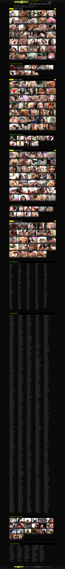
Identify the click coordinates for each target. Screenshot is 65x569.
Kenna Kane (28, 440)
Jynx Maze (28, 393)
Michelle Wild (37, 409)
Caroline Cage (20, 342)
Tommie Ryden (46, 459)
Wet (44, 302)
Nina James (37, 471)
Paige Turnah (37, 482)
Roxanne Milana (46, 334)
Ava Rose (11, 457)
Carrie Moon (20, 346)
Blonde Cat (11, 482)
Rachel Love (37, 501)
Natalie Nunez (38, 441)
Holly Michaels (20, 508)
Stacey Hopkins (46, 407)
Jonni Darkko (29, 384)
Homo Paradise (34, 554)
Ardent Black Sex (19, 554)
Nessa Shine (37, 448)
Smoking (45, 267)
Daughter (19, 282)
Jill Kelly (28, 376)
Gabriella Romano (20, 474)
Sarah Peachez (46, 358)
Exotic (19, 295)
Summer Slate (46, 420)
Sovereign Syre (46, 406)
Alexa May (11, 343)
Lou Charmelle (38, 345)
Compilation (20, 271)
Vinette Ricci (46, 497)
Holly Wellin (20, 509)
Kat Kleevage (29, 411)
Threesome (45, 286)
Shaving (37, 308)
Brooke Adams (20, 315)
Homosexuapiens (34, 556)
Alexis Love (11, 351)
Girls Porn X (41, 560)
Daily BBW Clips (27, 557)
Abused (11, 264)
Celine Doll (19, 356)
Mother (37, 270)
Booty (10, 295)
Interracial (28, 290)
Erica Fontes (20, 457)
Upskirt (45, 296)
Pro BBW (41, 555)
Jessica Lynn (29, 368)
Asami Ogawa (12, 429)
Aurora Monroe (12, 448)
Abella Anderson (12, 318)
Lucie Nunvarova (38, 346)
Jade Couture (29, 327)
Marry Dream (37, 378)
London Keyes (38, 340)
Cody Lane (19, 396)
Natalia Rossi (37, 438)
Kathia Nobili (28, 412)
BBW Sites (26, 555)
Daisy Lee (19, 404)
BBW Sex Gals (27, 553)
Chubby (19, 263)
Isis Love (28, 319)
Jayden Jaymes (29, 343)
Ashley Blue (11, 432)
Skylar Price (46, 393)
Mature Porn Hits (42, 551)
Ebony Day (19, 559)
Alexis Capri (11, 348)
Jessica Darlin (29, 365)
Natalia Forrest (38, 437)
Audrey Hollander (12, 446)
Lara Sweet (28, 488)
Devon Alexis (20, 429)
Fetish (19, 302)
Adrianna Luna (12, 324)
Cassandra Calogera (21, 348)
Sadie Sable (46, 343)
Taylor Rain (45, 437)
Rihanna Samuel (46, 323)
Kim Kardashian (29, 452)
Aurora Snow (11, 449)
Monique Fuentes (38, 429)
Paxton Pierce (38, 487)
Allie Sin (11, 365)
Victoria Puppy (46, 493)
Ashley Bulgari (12, 433)
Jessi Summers (29, 363)
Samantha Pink (46, 346)
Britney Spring (12, 507)
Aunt (10, 274)
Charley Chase (20, 361)
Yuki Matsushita (46, 505)
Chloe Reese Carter (21, 374)
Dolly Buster (20, 437)
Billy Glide (11, 479)
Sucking (45, 278)
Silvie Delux (46, 386)
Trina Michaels (46, 463)
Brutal (10, 299)
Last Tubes (11, 550)
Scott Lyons (46, 368)
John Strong (28, 380)
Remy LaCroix (46, 320)
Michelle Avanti (38, 405)
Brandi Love (11, 488)
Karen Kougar (29, 402)
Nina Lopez (37, 472)
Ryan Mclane (46, 340)
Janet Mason (29, 335)
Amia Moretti (11, 382)
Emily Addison (20, 450)
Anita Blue (11, 411)
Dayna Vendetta (20, 421)
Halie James (20, 493)
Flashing (19, 308)
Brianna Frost (11, 498)
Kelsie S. (28, 437)
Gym (27, 278)
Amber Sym (11, 380)
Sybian (45, 281)
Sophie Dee (45, 401)
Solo (44, 268)
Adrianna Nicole (12, 325)
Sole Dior (45, 395)
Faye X (19, 469)
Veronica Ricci (46, 486)
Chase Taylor (20, 364)
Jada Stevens (29, 326)
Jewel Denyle (29, 375)
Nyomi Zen (37, 478)
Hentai (28, 281)
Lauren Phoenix (29, 492)
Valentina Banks (46, 468)
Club (19, 267)
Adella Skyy (11, 320)
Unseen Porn (12, 556)
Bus (10, 301)
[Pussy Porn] (21, 4)
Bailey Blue (11, 459)
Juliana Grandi (29, 391)
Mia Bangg (37, 397)
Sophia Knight (46, 399)
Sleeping (45, 266)
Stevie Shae (46, 415)
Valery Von (45, 472)
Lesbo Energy (42, 545)
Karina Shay (28, 405)
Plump (36, 289)
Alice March (11, 356)
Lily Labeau (37, 321)
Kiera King (28, 448)
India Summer (29, 317)
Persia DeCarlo (38, 490)
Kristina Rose (29, 463)
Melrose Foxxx (38, 393)
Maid (27, 307)
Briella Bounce (12, 501)
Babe (10, 275)
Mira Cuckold (37, 415)
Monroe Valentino (38, 430)
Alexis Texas (11, 353)
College (19, 269)
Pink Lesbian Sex (42, 553)
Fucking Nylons (34, 550)
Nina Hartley (37, 470)
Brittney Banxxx (12, 512)
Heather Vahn (20, 501)
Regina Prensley (46, 319)
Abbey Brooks (12, 316)
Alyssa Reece (12, 373)
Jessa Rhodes (29, 361)
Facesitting (19, 297)
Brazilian (11, 296)
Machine (28, 306)
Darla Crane (20, 418)
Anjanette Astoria (12, 415)
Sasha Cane (46, 361)
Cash (10, 304)
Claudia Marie (20, 393)
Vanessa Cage (46, 475)
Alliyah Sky (11, 367)
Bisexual (11, 287)
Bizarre (11, 288)
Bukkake (11, 300)
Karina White (29, 406)
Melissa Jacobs (38, 389)
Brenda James (12, 494)
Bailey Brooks (12, 460)
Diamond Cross (20, 432)
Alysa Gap (11, 371)
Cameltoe (11, 302)
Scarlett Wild (46, 367)
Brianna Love (11, 499)
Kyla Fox (28, 470)
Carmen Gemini (20, 339)
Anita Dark (11, 413)
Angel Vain (11, 399)
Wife (45, 304)
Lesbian (28, 303)
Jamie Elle (28, 330)
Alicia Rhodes (12, 358)
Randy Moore (37, 508)
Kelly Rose (28, 435)
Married (28, 308)
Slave (45, 265)
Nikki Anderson (38, 463)
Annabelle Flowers (12, 418)
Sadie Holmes (46, 342)
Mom (36, 268)
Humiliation (28, 286)
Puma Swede (37, 500)
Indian (28, 287)
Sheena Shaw (46, 380)
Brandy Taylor (12, 491)
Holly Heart (19, 507)
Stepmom (45, 273)
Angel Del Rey (12, 394)
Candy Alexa (20, 328)
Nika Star (37, 460)
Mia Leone (37, 399)
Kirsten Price (29, 455)
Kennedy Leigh (29, 441)
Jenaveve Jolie (29, 349)
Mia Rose (37, 402)
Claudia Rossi (20, 394)
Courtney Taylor (20, 400)
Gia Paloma (20, 478)
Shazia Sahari (46, 378)
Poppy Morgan (38, 497)
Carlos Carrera (20, 336)
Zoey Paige (45, 511)
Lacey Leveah (29, 478)
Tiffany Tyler (46, 456)
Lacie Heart (28, 479)
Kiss (27, 296)
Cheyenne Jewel (20, 369)
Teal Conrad (46, 441)
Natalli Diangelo (38, 443)
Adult (10, 560)
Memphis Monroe (38, 394)
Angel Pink (11, 397)
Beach (10, 280)
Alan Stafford (11, 332)
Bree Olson (11, 493)
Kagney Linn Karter (29, 397)
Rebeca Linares (46, 315)
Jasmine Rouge (29, 339)
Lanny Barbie (29, 486)
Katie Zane (28, 419)
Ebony (19, 291)
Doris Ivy (19, 442)
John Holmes (29, 378)
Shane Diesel (46, 375)
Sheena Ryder (46, 379)
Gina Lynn (19, 482)
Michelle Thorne (38, 408)
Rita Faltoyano (46, 327)
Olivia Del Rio (37, 479)
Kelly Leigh (28, 433)
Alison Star (11, 362)
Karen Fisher (29, 401)
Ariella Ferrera (12, 426)
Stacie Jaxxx (46, 410)
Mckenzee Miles (38, 385)
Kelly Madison (29, 434)
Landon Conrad (29, 485)
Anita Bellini (11, 410)
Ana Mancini (11, 386)
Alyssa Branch (12, 372)
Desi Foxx (19, 428)
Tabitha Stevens (46, 427)
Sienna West (46, 384)
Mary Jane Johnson (38, 380)
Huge (27, 285)
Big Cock (11, 284)
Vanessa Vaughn (46, 478)
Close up (19, 265)
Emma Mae (19, 453)
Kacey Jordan (29, 394)
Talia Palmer (46, 428)
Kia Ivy (28, 444)
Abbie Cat (11, 317)
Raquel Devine (38, 509)
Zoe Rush (45, 508)
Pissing (37, 288)
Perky (36, 286)
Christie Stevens (20, 377)
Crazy (19, 274)
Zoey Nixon (45, 510)
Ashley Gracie (12, 435)
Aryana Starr (11, 428)
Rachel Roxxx (38, 502)
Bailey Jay (11, 461)
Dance (19, 281)
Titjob (45, 287)
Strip (45, 276)
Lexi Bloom (28, 505)
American (11, 268)
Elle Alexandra (20, 448)
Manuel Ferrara (38, 369)
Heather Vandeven (20, 502)
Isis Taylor (28, 320)
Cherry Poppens (20, 367)
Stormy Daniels (46, 416)
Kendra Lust (28, 439)
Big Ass (11, 282)
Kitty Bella (28, 456)
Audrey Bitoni (11, 445)
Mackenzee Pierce (38, 358)
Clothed (19, 266)
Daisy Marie (20, 406)
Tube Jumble (12, 554)
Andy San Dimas (12, 391)
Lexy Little (28, 512)
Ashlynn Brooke (12, 441)
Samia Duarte (46, 348)
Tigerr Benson (46, 457)
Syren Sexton (46, 426)
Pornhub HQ (12, 551)
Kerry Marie (28, 443)
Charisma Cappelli (20, 358)
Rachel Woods (38, 504)
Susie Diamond (46, 424)
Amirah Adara (11, 383)
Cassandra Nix (20, 350)
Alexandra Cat (12, 345)
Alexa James (11, 342)
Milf (36, 266)
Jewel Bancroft (29, 374)
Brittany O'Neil (12, 510)
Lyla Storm (37, 356)
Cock (19, 268)
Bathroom (11, 278)
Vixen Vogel (46, 500)
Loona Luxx (37, 341)
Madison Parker (38, 362)
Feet (19, 301)
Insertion (28, 289)
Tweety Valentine (46, 466)
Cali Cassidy (20, 323)
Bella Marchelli (12, 468)
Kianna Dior (28, 445)
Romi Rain (45, 331)
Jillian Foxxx (28, 377)
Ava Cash (11, 453)
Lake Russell (29, 482)
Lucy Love (37, 350)
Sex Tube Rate (19, 551)
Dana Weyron (20, 409)
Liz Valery (37, 330)
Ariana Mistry (11, 424)
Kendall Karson (29, 438)
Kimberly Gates (29, 454)
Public (36, 296)
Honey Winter (20, 512)
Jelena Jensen (29, 348)
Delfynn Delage (20, 424)
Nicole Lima (37, 455)
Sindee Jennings (46, 391)
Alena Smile (11, 337)
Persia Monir (37, 491)
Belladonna (11, 470)
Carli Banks (20, 335)
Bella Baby (11, 466)
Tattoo (45, 282)
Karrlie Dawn (29, 408)
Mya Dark (37, 431)
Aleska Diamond (12, 338)
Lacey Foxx (28, 477)
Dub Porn (11, 548)
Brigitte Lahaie (12, 504)
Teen (45, 284)
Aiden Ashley (11, 327)
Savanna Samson (46, 364)
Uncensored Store (12, 555)
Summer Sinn (46, 419)
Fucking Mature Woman (35, 549)
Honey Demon (20, 510)
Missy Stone (37, 421)
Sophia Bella (46, 397)
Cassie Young (20, 352)
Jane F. (28, 334)
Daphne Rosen (20, 416)
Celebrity (11, 306)
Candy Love (20, 329)
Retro (36, 300)
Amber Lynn (11, 378)
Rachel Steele (37, 503)
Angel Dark (11, 393)
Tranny (45, 290)
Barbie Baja (11, 463)
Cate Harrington (20, 353)
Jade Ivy (28, 328)
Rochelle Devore (46, 330)
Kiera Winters (29, 449)
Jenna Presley (29, 352)
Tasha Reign (46, 434)
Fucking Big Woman (35, 545)
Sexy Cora (45, 373)
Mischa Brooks (38, 417)
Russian (37, 303)
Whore (45, 303)
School (37, 304)
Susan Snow (46, 423)
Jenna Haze (28, 351)
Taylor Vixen (46, 438)
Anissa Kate (11, 409)
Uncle (45, 293)
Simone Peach (46, 387)
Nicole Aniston (38, 454)
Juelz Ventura (29, 388)
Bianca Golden (12, 475)
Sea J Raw (45, 369)
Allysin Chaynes (12, 369)
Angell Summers (12, 407)
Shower (45, 263)
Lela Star (28, 501)
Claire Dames (20, 388)
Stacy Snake (46, 411)
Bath (10, 277)
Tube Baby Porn (19, 553)
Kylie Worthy (29, 474)
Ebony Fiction (19, 561)
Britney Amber (12, 505)
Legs (27, 302)
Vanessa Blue (46, 474)
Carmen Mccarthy (20, 341)
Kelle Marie (28, 431)
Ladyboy (28, 299)
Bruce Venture (20, 320)
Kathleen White (29, 413)
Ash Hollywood (12, 430)
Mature (37, 264)
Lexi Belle (28, 504)
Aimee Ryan (11, 330)
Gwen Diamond (20, 490)
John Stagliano (29, 379)
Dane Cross (20, 410)
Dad (18, 280)
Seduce (37, 306)
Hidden (28, 282)
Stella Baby (45, 412)
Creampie (19, 275)
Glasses (28, 274)
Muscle (37, 271)
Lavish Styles (29, 493)
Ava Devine (11, 455)
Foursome (28, 265)
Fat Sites (26, 559)
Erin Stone (19, 460)
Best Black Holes (19, 555)
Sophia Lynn (46, 400)
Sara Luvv (45, 353)
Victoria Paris (46, 492)
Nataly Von (37, 444)
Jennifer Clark (29, 354)
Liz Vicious (37, 331)
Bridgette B (11, 500)
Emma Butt (19, 452)
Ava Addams (11, 452)
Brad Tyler (11, 486)
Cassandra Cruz (20, 349)
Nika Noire (37, 459)
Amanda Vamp (12, 375)
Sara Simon (46, 354)
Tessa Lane (45, 448)
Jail (27, 291)
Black (10, 289)
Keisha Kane (28, 430)
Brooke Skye (20, 318)
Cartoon (11, 303)
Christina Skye (20, 378)
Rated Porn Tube (19, 550)
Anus (10, 270)
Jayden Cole (28, 342)
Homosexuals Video (35, 555)
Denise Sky (20, 426)
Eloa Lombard (20, 449)
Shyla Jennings (46, 382)
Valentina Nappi (46, 469)
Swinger (45, 280)
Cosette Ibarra (20, 398)
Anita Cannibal (12, 412)
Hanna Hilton (20, 494)
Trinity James (46, 464)
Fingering (19, 304)
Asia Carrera (11, 443)
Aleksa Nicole (12, 335)
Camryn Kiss (20, 327)
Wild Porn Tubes (12, 557)
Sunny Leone (46, 422)
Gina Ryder (19, 483)
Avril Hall (11, 458)
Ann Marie (11, 416)
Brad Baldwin (11, 485)
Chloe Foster (20, 372)
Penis (36, 285)
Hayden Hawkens (20, 498)
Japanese (28, 292)
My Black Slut (27, 551)
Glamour (28, 273)
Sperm (45, 271)
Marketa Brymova (38, 376)
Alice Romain (11, 357)
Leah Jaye (28, 498)
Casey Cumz (20, 347)
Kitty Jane (28, 457)
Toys (45, 289)
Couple (19, 273)
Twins (45, 291)
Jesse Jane (28, 362)
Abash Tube (11, 559)
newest (16, 79)
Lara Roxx (28, 487)
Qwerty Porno (12, 553)
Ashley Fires (11, 434)
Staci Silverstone (46, 408)
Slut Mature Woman (42, 556)
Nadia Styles (37, 435)
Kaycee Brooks (29, 423)
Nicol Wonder (37, 453)
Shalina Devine (46, 374)
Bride (10, 297)
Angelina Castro (12, 404)
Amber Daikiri (11, 377)
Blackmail (11, 290)
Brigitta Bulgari (12, 502)
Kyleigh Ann (28, 472)
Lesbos (41, 547)
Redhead (37, 299)
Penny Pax (37, 488)
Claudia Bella (20, 391)
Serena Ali (45, 371)
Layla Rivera (28, 494)
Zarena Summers (46, 507)
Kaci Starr (28, 395)
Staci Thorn (45, 409)
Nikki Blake (37, 465)
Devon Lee (19, 430)
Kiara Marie (28, 446)
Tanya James (46, 430)
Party (36, 284)
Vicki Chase (46, 489)
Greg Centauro (20, 488)
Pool (36, 290)
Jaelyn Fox (28, 329)
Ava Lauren (11, 456)
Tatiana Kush (46, 435)
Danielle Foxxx (20, 413)
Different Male (27, 560)
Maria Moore (37, 371)
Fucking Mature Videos (35, 548)
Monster (37, 269)
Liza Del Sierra (38, 332)
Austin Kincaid (12, 450)
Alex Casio (11, 340)
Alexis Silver (11, 352)
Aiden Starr (11, 329)
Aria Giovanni (11, 423)
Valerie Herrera (46, 470)
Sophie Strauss (46, 404)
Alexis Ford (11, 350)
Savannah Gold (46, 365)
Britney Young (12, 508)
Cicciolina (19, 383)
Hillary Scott (20, 505)
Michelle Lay (37, 406)
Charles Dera (20, 360)
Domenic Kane (20, 438)
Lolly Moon (37, 339)
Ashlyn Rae (11, 440)
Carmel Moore (20, 337)
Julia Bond (28, 389)
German (28, 271)
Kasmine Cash (29, 410)
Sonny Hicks (46, 396)
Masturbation (37, 263)
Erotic (19, 293)
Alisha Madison (12, 360)
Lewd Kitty (41, 548)
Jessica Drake (29, 366)
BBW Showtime (27, 554)
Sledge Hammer (46, 394)
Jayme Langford (29, 345)
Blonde (11, 291)
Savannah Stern (46, 366)
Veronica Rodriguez (47, 487)
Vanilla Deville (46, 481)
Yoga (45, 307)
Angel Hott (11, 395)
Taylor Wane (46, 439)
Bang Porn (11, 547)
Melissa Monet (38, 391)
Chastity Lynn (20, 365)
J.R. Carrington (29, 325)
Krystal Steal (29, 469)
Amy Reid (11, 385)
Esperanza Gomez (21, 461)
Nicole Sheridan (38, 458)
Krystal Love (28, 468)
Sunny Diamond (46, 421)
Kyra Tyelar (28, 476)
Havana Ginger (20, 497)
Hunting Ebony (27, 550)
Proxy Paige (37, 499)
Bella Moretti (11, 469)
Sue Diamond (46, 417)
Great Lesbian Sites (35, 553)
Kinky (28, 295)
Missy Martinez (38, 419)
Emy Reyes (20, 455)
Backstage (11, 276)
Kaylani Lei (28, 427)
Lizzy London (37, 334)
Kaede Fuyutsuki (29, 396)
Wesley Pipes (46, 501)
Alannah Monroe (12, 334)
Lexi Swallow (29, 508)
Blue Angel (11, 483)
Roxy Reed (45, 338)
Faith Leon (19, 467)
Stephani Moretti (46, 413)
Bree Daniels (11, 492)
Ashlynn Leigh (12, 442)
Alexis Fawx (11, 349)
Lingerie (28, 305)
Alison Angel (11, 361)
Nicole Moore (37, 456)
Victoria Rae (46, 494)
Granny (28, 276)
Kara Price (28, 400)
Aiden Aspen (11, 328)
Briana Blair (11, 496)
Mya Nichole (37, 433)
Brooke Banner (20, 316)
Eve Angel (19, 464)
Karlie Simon (29, 407)
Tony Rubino (46, 460)
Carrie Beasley (20, 345)
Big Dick (11, 285)
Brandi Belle (11, 487)
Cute (19, 279)
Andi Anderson (12, 389)
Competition (20, 270)
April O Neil (11, 422)
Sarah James (46, 356)
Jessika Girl (28, 373)
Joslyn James (29, 386)
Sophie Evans (46, 402)
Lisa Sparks (37, 329)
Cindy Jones (20, 386)
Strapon (45, 275)
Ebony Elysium (19, 560)
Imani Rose (28, 316)
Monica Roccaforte (38, 426)
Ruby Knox (45, 339)
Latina (28, 301)
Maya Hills (37, 384)
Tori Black (45, 461)
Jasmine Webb (29, 340)
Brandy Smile (11, 490)
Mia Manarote (37, 401)
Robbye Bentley (46, 328)
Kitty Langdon (29, 458)
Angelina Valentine (12, 406)
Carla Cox (19, 334)
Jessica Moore (29, 369)
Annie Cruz (11, 421)
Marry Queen (37, 379)
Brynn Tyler (20, 321)
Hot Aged (33, 557)
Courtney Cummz (20, 399)
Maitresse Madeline (38, 366)
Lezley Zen (37, 316)
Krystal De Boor (29, 467)
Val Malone (45, 467)
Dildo (19, 285)
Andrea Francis (12, 390)
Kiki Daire (28, 450)
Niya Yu (37, 474)
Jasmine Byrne (29, 338)
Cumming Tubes (27, 556)
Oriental (37, 280)
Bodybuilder (11, 293)
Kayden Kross (29, 424)
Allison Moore (11, 366)
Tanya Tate (45, 432)
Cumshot (19, 277)
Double (19, 290)
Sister (45, 264)
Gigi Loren (19, 481)
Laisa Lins (28, 481)
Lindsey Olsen (38, 324)
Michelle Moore (38, 407)
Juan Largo (28, 387)
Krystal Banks (29, 466)
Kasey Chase (29, 409)
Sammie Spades (46, 350)
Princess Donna (38, 498)
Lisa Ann (37, 326)
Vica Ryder (45, 488)
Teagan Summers (46, 440)
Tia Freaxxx (46, 450)
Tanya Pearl (46, 431)
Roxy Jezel (45, 336)
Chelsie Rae (20, 366)
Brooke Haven (20, 317)
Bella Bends (11, 467)
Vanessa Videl (46, 480)
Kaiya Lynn (28, 398)
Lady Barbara (29, 480)
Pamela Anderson (38, 483)
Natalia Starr (37, 439)
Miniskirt (37, 267)
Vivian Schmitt (46, 499)
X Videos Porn (42, 561)
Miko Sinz (37, 411)
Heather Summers (20, 500)
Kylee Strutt (28, 471)
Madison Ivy (37, 361)
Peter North (37, 492)
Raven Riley (37, 510)
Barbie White (11, 465)
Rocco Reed (46, 329)
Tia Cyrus (45, 449)
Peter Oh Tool (37, 493)
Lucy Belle (37, 347)
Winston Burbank (46, 503)
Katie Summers (29, 418)
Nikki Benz (37, 464)
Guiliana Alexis (20, 489)
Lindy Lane (37, 325)
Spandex (45, 269)
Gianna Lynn (20, 480)
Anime (10, 269)
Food (27, 263)
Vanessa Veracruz (46, 479)
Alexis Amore (11, 347)
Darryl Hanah (20, 419)
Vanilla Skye (46, 482)
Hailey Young (20, 491)
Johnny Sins (28, 382)
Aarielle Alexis (12, 315)
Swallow (45, 279)
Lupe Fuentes (37, 352)
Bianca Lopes (11, 476)
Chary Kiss (19, 363)
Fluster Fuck (12, 549)
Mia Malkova (37, 400)
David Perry (20, 420)
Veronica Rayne (46, 485)
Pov (36, 291)
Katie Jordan (28, 415)
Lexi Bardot (28, 503)
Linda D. (37, 323)
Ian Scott (28, 315)
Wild (44, 305)
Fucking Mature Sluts (35, 547)
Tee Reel (45, 443)
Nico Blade (37, 452)
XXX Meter (41, 559)
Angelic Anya (11, 400)
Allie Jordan (11, 364)
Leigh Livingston (29, 500)
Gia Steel (19, 479)
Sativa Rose (46, 363)
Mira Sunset (37, 416)
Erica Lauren (20, 458)
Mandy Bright (37, 367)
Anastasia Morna (12, 388)
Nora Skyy (37, 476)
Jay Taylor (28, 341)
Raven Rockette (38, 511)
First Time (19, 305)
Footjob (28, 264)
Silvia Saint (45, 385)
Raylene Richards (38, 512)
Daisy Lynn (19, 405)
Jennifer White (29, 356)
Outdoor (37, 281)
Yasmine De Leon (46, 504)
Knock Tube (19, 547)
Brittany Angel (12, 509)
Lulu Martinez (37, 351)
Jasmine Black (29, 337)
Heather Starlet (20, 499)
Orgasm (37, 279)
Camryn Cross (20, 326)
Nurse (36, 274)
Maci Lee (37, 357)
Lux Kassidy (37, 354)
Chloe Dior (19, 371)
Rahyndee (37, 505)
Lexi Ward (28, 509)
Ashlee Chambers (12, 431)
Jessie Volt (28, 372)
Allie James (11, 363)
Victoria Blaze (46, 491)
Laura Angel (28, 490)
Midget (36, 265)
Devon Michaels (20, 431)
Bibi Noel (11, 478)
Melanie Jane (37, 388)
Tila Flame (45, 458)
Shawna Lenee (46, 377)
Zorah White (46, 512)
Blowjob (11, 292)
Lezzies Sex (41, 549)
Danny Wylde (20, 415)
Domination (19, 289)
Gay (27, 270)
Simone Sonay (46, 389)
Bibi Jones (11, 477)
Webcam (45, 301)
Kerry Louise (29, 442)
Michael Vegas (38, 404)
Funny (28, 268)
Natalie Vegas (37, 442)
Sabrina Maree (46, 341)
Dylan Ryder (20, 444)
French (28, 266)
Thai (44, 285)
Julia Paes (28, 390)
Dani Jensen (20, 411)
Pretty (36, 293)
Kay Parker (28, 422)
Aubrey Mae (11, 444)
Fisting (19, 306)
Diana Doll (19, 435)
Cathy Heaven (20, 354)
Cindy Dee (19, 384)
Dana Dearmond (20, 407)
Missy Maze (37, 420)
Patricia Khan (37, 485)
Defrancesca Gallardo (21, 423)
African (11, 265)
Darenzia (19, 417)
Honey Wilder (20, 511)
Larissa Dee (28, 489)
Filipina (19, 303)
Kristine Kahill (29, 465)
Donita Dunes (20, 439)
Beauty (11, 281)
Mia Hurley (37, 398)
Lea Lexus (28, 496)
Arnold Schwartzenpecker (13, 427)
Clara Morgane (20, 390)
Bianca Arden (11, 474)
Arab (10, 271)
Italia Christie (29, 321)
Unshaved (45, 295)
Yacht (45, 306)
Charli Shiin (20, 362)
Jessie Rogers (29, 371)
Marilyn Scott (37, 375)
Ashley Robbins (12, 437)
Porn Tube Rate (19, 548)
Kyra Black (28, 475)
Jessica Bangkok (29, 364)
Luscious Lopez (38, 353)
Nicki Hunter (37, 450)
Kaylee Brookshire (29, 428)
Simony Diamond (46, 390)
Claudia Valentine (20, 395)
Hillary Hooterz (20, 504)
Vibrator (45, 297)
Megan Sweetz (38, 386)
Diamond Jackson (20, 433)
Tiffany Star (45, 455)
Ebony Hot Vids (27, 545)
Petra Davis (37, 494)
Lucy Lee (37, 349)
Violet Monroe (46, 498)
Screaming (37, 305)
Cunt (19, 278)
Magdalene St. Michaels (39, 365)
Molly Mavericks (38, 424)
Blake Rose (11, 480)
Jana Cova (28, 332)
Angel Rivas (11, 398)
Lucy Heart (37, 348)
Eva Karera (19, 463)
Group (28, 277)
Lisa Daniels (37, 327)
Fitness (19, 307)
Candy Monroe (20, 330)
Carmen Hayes (20, 340)
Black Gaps (19, 556)
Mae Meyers (37, 363)
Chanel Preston (20, 357)
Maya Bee (37, 383)
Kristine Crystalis (29, 464)
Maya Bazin (37, 382)
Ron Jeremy (46, 332)
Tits (44, 288)
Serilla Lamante (46, 372)
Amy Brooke (11, 384)
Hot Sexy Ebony (27, 548)
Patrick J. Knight (38, 486)
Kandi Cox (28, 399)
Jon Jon (28, 383)
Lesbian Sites (34, 561)
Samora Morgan (46, 351)
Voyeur (45, 299)
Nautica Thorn (38, 446)
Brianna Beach (12, 497)
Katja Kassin (28, 420)
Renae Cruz (46, 321)
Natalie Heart (37, 440)
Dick (19, 284)
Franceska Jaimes (20, 471)
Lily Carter (37, 320)
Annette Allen (11, 419)
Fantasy (19, 299)
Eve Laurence (20, 465)
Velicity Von (46, 483)
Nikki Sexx (37, 469)
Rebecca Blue (46, 316)
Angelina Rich (12, 405)
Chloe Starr (19, 375)
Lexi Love (28, 507)
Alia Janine (11, 354)
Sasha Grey (46, 362)
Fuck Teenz (34, 551)
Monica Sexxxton (38, 427)
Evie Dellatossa (20, 466)
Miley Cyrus (37, 413)
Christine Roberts (20, 380)
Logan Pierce (37, 335)
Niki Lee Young (38, 461)
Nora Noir (37, 475)
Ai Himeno (11, 326)
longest (20, 79)
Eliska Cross (20, 446)
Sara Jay (45, 352)
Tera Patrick (46, 445)
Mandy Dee (37, 368)
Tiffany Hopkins (46, 452)
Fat (18, 300)
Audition (11, 273)
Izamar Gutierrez (29, 324)
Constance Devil (20, 397)
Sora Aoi (45, 405)
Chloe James (20, 373)
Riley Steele (46, 326)
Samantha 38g (46, 345)
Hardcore (28, 280)
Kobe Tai (28, 459)
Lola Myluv (37, 337)
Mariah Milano (38, 373)
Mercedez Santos (38, 396)
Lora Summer (37, 343)
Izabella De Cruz (29, 323)
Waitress (45, 300)
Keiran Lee (28, 429)
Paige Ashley (37, 481)
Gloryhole (28, 275)
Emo (19, 292)
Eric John (19, 456)
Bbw (10, 279)
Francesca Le (20, 470)
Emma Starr (20, 454)
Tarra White (45, 433)
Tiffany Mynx (46, 453)
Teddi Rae (45, 442)
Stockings (45, 274)
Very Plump (41, 557)
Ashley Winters (12, 439)
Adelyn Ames (11, 321)
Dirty (19, 286)
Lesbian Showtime (34, 560)
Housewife (28, 284)
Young (45, 308)
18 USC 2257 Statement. (37, 567)
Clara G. (19, 389)
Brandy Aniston (12, 489)
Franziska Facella (20, 472)
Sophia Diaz (46, 398)
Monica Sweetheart (38, 428)
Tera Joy (45, 444)
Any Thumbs (12, 561)
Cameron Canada (20, 324)
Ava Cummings (12, 454)
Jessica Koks (29, 367)
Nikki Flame (37, 467)
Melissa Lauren (38, 390)
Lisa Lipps (37, 328)
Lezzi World (41, 550)
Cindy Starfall (20, 387)
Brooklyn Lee (20, 319)
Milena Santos (38, 412)
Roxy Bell (45, 335)
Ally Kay (11, 368)
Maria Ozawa (37, 372)
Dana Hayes (20, 408)
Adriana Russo (12, 323)
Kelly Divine (28, 432)
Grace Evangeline (20, 487)
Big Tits (11, 286)
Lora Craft (37, 342)
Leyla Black (37, 315)
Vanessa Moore (46, 477)
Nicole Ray (37, 457)
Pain (36, 282)
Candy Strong (20, 331)
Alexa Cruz (11, 341)
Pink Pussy (37, 496)
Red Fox (45, 318)
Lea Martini (28, 497)
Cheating (11, 308)
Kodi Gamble (29, 460)
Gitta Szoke (20, 486)
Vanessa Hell (46, 476)
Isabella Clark (29, 318)
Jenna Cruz (28, 350)
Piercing (37, 287)
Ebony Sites (26, 547)
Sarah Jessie (46, 357)
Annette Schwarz (12, 420)
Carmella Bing (20, 338)
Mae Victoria (37, 364)
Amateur (11, 266)
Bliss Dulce (11, 481)
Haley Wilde (20, 492)
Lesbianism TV (34, 559)
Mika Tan (37, 410)
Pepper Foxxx (37, 489)
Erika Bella (19, 459)
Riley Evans (46, 324)
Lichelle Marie (37, 318)
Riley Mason (46, 325)
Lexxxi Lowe (28, 511)
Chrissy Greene (20, 376)
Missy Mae (37, 418)
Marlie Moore (37, 377)
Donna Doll (19, 440)
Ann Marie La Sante (12, 417)
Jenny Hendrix (29, 357)
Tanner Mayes (46, 429)
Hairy (27, 279)
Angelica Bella (12, 402)
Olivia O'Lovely (38, 480)
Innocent (28, 288)
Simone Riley (46, 388)
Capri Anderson (20, 332)
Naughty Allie (37, 445)
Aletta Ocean (11, 339)
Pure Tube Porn (19, 549)
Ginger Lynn (20, 485)
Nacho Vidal (37, 434)
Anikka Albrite (12, 408)
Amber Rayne (11, 379)
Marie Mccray (37, 374)
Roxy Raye (45, 337)
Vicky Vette (45, 490)
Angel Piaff (11, 396)
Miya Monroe (37, 422)
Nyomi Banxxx (38, 477)
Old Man (37, 277)
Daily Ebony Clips (19, 557)
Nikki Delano (37, 466)
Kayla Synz (28, 426)
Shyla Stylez (46, 383)
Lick (27, 304)
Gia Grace (19, 477)
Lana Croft (28, 483)
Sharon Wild (46, 376)
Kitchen (28, 297)
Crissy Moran (20, 401)
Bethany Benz (12, 471)
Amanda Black (12, 374)
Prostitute (37, 295)
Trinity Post (45, 465)
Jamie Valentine (29, 331)
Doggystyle (19, 287)
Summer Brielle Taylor (47, 418)
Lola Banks (37, 336)
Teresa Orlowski (46, 446)
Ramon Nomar (38, 507)
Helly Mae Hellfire (20, 503)
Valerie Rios (46, 471)
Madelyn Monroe (38, 360)
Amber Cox (11, 376)
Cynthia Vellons (20, 402)
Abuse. (40, 567)
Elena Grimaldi (20, 445)
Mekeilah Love (38, 387)
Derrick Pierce (20, 427)
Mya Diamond (37, 432)
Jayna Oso (28, 346)
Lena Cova (28, 502)
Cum (19, 276)
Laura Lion (28, 491)
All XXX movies (12, 545)
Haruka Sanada (20, 496)
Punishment (37, 297)
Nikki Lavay (37, 468)
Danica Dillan (20, 412)
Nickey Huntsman (38, 449)
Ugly (45, 292)
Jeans (28, 293)
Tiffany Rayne (46, 454)
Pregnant (37, 292)
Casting (11, 305)
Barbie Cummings (12, 464)
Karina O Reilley (29, 404)
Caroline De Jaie (20, 343)
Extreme (19, 296)
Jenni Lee (28, 353)
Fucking (28, 267)
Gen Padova (20, 476)
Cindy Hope (20, 385)
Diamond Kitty (20, 434)
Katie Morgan (29, 417)
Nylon (36, 275)
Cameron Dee (20, 325)
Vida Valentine (46, 496)
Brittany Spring (12, 511)
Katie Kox (28, 416)
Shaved (37, 307)
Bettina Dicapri (12, 472)
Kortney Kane (29, 461)
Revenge (37, 301)
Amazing (11, 267)
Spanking (45, 270)
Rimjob (37, 302)
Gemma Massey (20, 475)
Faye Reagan (20, 468)
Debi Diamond (20, 422)
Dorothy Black (20, 443)
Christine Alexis (20, 379)
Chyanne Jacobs (20, 382)
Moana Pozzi (37, 423)
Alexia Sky (11, 346)
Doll (18, 288)
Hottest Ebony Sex (27, 549)
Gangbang (28, 269)
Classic (19, 264)
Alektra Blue (11, 336)
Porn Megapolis (42, 554)
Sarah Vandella (46, 360)
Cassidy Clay (20, 351)
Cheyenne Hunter (20, 368)
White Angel (46, 502)
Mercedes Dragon (38, 395)
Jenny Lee (28, 358)
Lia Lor (37, 317)
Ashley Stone (11, 438)
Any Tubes (18, 545)
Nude (36, 273)
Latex (27, 300)
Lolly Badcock (38, 338)
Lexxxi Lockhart (29, 510)
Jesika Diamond (29, 360)
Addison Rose (12, 319)
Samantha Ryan (46, 347)
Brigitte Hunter (12, 503)
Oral (36, 278)
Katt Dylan (28, 421)
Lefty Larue (28, 499)
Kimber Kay (28, 453)
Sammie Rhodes (46, 349)
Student (45, 277)
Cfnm (10, 307)
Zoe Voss (45, 509)
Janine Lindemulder (29, 336)
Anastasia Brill (12, 387)
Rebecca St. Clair (46, 317)
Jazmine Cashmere (29, 347)
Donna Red (19, 441)
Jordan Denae (29, 385)
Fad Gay (26, 561)
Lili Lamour (37, 319)
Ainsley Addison (12, 331)
